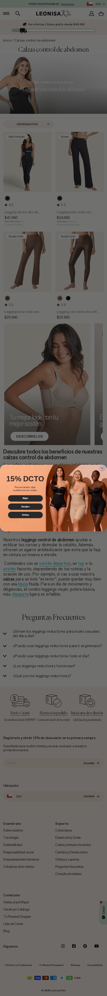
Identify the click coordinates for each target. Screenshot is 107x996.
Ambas (25, 515)
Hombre (25, 506)
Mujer (25, 498)
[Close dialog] (102, 468)
